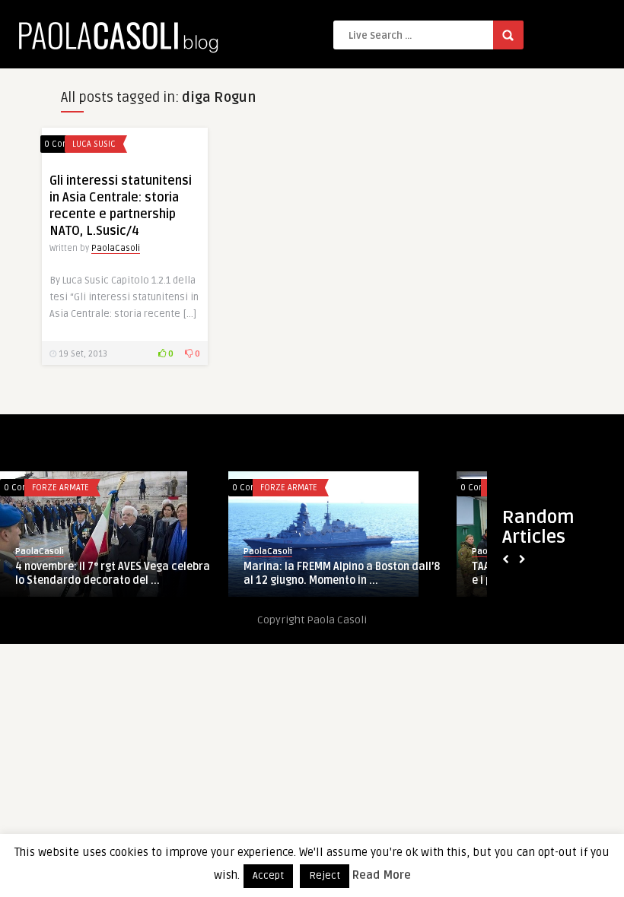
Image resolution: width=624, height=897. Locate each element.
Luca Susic (94, 144)
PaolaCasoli (115, 248)
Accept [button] (268, 876)
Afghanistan (181, 488)
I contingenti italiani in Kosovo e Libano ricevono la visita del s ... (465, 573)
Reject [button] (324, 876)
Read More (381, 875)
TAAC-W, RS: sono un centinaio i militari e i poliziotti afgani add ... (236, 573)
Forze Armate (413, 488)
